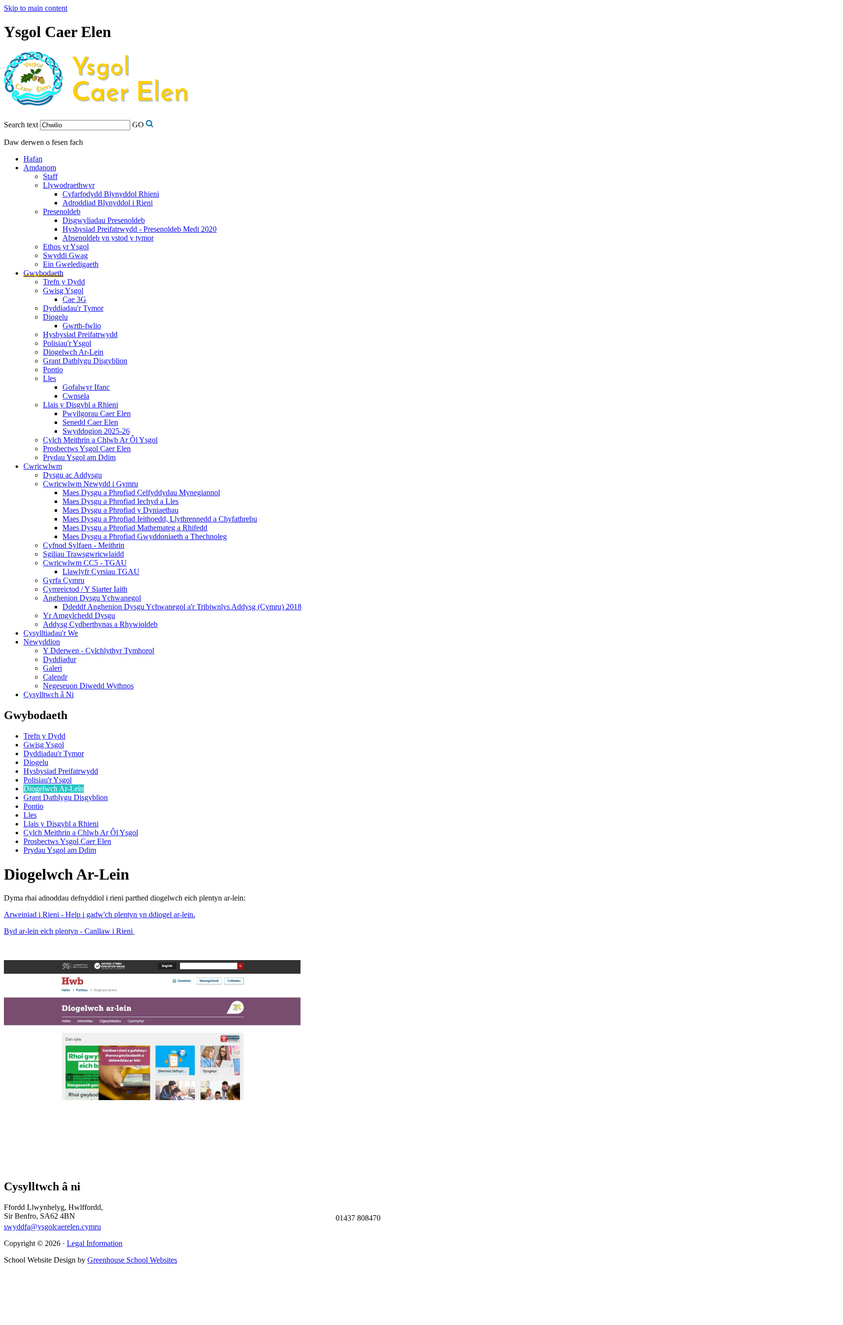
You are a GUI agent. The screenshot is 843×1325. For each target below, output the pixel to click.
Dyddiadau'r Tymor (73, 308)
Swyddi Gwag (65, 255)
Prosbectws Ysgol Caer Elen (87, 448)
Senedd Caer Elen (90, 422)
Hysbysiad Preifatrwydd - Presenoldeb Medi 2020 (139, 229)
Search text (21, 124)
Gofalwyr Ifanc (86, 387)
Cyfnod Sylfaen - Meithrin (83, 545)
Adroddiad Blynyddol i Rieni (107, 203)
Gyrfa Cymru (63, 580)
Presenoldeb (61, 211)
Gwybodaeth (43, 273)
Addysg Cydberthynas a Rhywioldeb (100, 624)
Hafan (32, 159)
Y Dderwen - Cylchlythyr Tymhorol (98, 650)
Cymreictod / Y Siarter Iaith (85, 589)
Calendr (55, 677)
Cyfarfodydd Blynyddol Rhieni (110, 194)
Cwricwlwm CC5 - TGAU (85, 563)
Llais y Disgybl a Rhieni (80, 405)
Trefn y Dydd (64, 282)
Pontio (53, 369)
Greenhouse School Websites (132, 1260)
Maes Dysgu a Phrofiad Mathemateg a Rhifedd (134, 527)
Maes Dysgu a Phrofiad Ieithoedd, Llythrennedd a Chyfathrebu (159, 519)
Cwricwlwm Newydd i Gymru (90, 484)
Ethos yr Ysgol (66, 246)
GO (138, 124)
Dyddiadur (59, 659)
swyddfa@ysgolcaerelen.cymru (52, 1227)
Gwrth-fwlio (81, 325)
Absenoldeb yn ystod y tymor (108, 238)
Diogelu (55, 317)
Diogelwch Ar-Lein (73, 352)
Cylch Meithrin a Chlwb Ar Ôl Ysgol (100, 440)
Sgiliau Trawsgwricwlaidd (83, 554)
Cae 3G (74, 299)
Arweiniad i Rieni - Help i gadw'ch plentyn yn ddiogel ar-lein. (99, 914)
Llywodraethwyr (69, 185)
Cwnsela (75, 396)
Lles (49, 378)
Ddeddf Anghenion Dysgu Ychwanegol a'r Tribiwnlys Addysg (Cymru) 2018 (181, 606)
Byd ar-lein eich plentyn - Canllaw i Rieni (69, 931)
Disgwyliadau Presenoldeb (103, 220)
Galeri (52, 668)
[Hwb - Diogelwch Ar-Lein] (152, 1097)
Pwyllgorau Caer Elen (96, 413)
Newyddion (41, 642)
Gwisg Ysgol (63, 290)
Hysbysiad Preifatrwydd (80, 334)
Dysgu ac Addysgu (72, 475)
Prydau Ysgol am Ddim (79, 457)
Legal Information (94, 1243)
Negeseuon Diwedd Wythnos (88, 686)
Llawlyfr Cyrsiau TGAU (101, 571)
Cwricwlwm (42, 466)
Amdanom (39, 167)
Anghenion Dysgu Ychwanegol (92, 598)
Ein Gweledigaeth (71, 264)
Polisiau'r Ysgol (67, 343)
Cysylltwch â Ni (48, 694)
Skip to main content (35, 8)
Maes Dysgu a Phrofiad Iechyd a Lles (120, 501)
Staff (50, 176)
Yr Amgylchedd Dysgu (79, 615)
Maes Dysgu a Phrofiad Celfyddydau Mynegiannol (141, 492)
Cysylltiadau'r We (50, 633)
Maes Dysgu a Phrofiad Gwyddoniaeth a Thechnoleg (144, 536)
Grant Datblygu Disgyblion (85, 361)
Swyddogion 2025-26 (96, 431)
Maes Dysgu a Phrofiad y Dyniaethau (120, 510)
